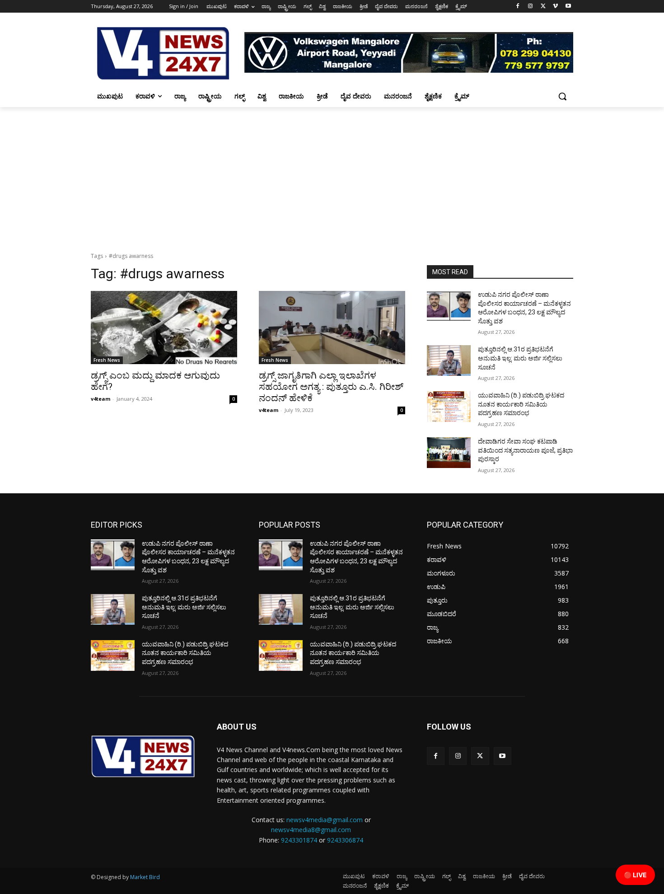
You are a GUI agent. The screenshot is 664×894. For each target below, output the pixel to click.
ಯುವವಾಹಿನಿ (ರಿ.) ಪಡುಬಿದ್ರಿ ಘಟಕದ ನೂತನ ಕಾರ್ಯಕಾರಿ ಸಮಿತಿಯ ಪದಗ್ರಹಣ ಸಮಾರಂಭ (521, 404)
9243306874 (345, 840)
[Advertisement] (332, 175)
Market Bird (145, 877)
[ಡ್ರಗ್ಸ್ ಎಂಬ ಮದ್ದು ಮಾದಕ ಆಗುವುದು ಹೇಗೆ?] (164, 327)
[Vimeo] (555, 6)
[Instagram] (530, 6)
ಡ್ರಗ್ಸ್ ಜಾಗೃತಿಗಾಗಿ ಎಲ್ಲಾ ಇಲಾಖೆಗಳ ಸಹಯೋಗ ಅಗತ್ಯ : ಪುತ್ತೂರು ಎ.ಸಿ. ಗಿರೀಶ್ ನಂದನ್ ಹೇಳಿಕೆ (331, 386)
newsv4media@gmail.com (324, 819)
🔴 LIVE (635, 875)
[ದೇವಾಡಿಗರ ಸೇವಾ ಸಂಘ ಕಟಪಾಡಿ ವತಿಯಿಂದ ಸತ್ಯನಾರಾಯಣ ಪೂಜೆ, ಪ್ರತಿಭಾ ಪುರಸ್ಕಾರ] (449, 452)
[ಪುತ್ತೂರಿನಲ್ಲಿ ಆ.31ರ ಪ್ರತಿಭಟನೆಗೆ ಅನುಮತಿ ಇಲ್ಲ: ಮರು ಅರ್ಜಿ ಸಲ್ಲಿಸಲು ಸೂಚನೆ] (449, 360)
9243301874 (299, 840)
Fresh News (107, 360)
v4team (100, 398)
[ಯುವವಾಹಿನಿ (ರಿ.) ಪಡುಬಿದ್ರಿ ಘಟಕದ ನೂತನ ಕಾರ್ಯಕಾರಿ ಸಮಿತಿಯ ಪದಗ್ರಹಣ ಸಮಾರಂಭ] (449, 406)
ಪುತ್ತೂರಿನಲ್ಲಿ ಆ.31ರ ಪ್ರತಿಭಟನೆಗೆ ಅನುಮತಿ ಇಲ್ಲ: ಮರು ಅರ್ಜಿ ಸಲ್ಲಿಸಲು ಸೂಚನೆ (520, 358)
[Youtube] (568, 6)
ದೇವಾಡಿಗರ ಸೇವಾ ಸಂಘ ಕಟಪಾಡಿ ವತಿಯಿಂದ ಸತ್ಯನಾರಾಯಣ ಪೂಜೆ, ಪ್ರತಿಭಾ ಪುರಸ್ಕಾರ (525, 450)
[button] (562, 96)
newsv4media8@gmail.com (311, 829)
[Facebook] (518, 6)
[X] (543, 6)
